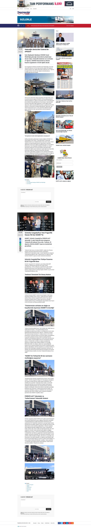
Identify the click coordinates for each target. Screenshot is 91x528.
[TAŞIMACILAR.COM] (23, 12)
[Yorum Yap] (20, 67)
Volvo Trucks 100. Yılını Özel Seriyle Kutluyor (39, 25)
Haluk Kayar (29, 489)
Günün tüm (70, 25)
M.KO (28, 491)
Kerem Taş (29, 488)
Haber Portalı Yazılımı (22, 526)
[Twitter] (20, 57)
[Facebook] (20, 55)
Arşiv (31, 8)
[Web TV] (70, 8)
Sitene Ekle (34, 8)
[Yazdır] (20, 65)
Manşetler (21, 8)
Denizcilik (28, 181)
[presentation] (21, 25)
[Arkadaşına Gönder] (20, 63)
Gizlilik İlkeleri (47, 523)
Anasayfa (34, 523)
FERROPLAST (29, 487)
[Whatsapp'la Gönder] (20, 61)
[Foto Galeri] (73, 8)
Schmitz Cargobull (30, 484)
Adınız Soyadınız (59, 159)
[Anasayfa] (18, 8)
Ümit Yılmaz (29, 183)
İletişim (42, 523)
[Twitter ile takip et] (61, 523)
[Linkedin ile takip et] (67, 523)
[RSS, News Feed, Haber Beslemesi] (72, 523)
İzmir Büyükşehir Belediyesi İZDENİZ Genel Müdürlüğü (36, 182)
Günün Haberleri (26, 8)
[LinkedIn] (20, 59)
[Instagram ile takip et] (69, 523)
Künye (39, 523)
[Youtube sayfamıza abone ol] (64, 523)
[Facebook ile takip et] (59, 523)
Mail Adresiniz (58, 163)
